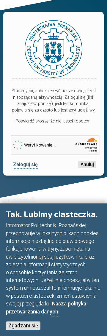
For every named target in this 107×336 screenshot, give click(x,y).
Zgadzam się (23, 326)
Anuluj (87, 164)
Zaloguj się (25, 164)
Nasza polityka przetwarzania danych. (46, 307)
